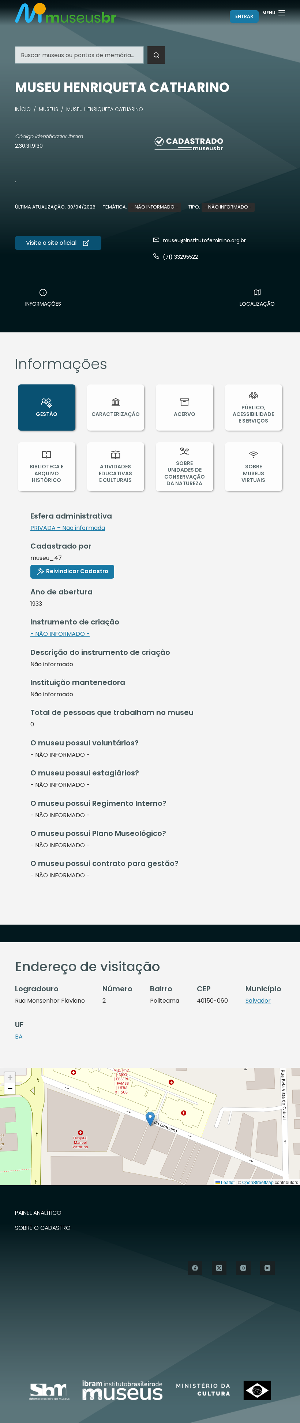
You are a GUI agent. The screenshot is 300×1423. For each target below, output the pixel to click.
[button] (150, 1119)
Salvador (258, 1000)
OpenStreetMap (258, 1182)
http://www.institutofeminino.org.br (58, 243)
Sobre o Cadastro (43, 1228)
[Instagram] (243, 1268)
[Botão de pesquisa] (156, 55)
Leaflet (227, 1182)
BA (19, 1036)
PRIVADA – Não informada (67, 528)
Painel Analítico (38, 1213)
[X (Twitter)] (219, 1268)
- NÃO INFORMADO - (154, 206)
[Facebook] (195, 1268)
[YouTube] (267, 1268)
